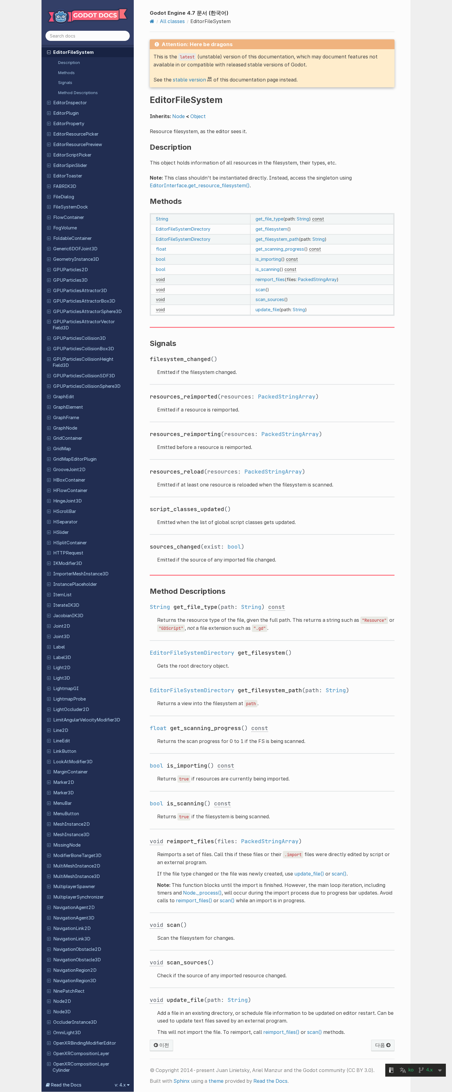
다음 (380, 1045)
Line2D (60, 730)
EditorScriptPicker (72, 155)
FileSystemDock (70, 207)
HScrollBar (64, 511)
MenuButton (66, 813)
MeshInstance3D (71, 834)
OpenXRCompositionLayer (81, 1053)
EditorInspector (70, 102)
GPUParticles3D (70, 280)
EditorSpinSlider (70, 165)
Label (59, 647)
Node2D (62, 1001)
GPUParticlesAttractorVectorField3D (84, 325)
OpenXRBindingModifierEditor (84, 1043)
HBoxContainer (69, 480)
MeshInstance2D (71, 824)
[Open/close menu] (49, 52)
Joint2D (61, 626)
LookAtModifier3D (73, 761)
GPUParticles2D (70, 269)
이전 (163, 1045)
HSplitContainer (70, 543)
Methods (66, 72)
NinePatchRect (69, 991)
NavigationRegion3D (74, 980)
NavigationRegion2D (75, 970)
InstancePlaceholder (75, 584)
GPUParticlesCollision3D (79, 338)
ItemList (62, 595)
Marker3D (63, 793)
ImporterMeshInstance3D (81, 574)
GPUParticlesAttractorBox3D (84, 301)
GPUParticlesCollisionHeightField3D (83, 362)
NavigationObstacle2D (77, 949)
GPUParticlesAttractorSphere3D (87, 311)
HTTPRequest (68, 553)
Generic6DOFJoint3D (75, 249)
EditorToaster (67, 176)
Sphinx (181, 1081)
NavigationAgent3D (73, 918)
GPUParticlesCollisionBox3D (83, 348)
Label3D (62, 657)
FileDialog (63, 197)
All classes (172, 21)
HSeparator (65, 522)
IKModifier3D (67, 563)
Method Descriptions (78, 92)
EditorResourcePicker (75, 134)
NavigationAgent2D (74, 907)
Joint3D (61, 636)
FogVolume (65, 228)
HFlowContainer (70, 490)
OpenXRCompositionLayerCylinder (81, 1067)
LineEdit (61, 741)
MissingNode (67, 845)
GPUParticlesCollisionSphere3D (87, 386)
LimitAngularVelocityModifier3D (86, 720)
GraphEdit (63, 396)
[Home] (152, 21)
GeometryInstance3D (76, 259)
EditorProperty (68, 123)
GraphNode (65, 428)
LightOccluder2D (71, 709)
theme (216, 1081)
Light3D (61, 678)
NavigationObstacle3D (77, 960)
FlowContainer (68, 217)
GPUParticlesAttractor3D (80, 290)
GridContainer (67, 438)
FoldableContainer (72, 238)
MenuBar (62, 803)
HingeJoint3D (67, 501)
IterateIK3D (66, 605)
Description (69, 62)
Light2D (61, 667)
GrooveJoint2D (69, 469)
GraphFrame (66, 417)
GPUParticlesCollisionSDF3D (84, 376)
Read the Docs (270, 1081)
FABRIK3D (64, 186)
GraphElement (68, 407)
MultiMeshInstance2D (76, 866)
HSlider (61, 532)
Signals (65, 82)
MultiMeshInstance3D (76, 876)
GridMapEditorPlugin (75, 459)
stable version (189, 80)
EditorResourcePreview (77, 144)
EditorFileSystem (73, 52)
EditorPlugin (66, 113)
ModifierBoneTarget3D (77, 855)
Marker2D (63, 782)
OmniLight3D (67, 1032)
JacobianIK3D (68, 615)
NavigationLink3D (71, 939)
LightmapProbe (69, 699)
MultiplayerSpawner (74, 886)
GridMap (62, 448)
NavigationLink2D (72, 928)
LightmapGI (66, 688)
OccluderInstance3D (75, 1022)
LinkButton (64, 751)
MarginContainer (70, 772)
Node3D (62, 1012)
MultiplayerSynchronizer (78, 897)
